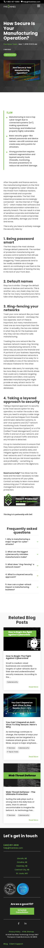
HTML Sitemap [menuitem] (28, 931)
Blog (6, 944)
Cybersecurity (10, 55)
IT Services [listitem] (11, 748)
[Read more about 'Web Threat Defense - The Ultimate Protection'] (22, 775)
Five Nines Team (11, 44)
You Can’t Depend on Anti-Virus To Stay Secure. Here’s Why (21, 724)
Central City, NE (22, 869)
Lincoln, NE (22, 858)
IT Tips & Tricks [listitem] (12, 752)
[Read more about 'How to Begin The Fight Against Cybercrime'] (22, 639)
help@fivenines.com (13, 848)
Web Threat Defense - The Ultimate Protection (20, 793)
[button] (38, 6)
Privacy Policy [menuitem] (14, 931)
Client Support (16, 944)
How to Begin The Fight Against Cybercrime (18, 657)
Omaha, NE (22, 862)
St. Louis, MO (22, 873)
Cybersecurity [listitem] (12, 682)
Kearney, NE (22, 866)
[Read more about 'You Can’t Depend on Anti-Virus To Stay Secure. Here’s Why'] (22, 705)
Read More (33, 687)
